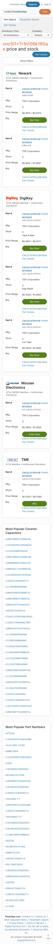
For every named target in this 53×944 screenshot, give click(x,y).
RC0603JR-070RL (15, 900)
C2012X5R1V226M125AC (19, 706)
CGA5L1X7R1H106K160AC (19, 616)
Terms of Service (35, 923)
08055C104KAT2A (15, 858)
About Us (41, 916)
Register (33, 4)
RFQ (34, 503)
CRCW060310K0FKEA (17, 769)
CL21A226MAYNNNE (17, 658)
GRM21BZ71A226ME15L (18, 712)
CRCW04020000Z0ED (17, 828)
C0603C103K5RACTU (17, 894)
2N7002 (10, 882)
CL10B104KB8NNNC (16, 640)
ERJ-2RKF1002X (14, 864)
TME (26, 462)
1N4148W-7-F (13, 799)
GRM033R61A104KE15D (18, 670)
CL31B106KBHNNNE (16, 586)
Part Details (41, 54)
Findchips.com (4, 4)
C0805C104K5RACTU (17, 793)
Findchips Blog (17, 4)
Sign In (47, 4)
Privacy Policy (16, 923)
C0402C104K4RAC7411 (18, 700)
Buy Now (34, 120)
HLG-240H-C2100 (15, 745)
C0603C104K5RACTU (17, 810)
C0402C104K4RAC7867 (18, 622)
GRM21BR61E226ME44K (18, 557)
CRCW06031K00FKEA (17, 870)
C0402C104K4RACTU (17, 580)
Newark (24, 76)
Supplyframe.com (26, 940)
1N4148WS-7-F (14, 816)
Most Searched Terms (15, 919)
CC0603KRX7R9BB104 (17, 652)
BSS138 (10, 840)
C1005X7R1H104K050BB (18, 739)
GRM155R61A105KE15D (18, 876)
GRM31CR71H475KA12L (18, 628)
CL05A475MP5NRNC (17, 646)
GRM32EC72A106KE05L (18, 569)
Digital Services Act (15, 926)
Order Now (34, 434)
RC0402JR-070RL (15, 775)
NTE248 (10, 733)
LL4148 (10, 906)
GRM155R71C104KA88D (18, 805)
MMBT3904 (12, 751)
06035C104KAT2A (15, 610)
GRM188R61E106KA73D (18, 563)
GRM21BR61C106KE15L (18, 598)
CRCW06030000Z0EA (17, 822)
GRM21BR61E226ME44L (18, 539)
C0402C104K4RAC (16, 694)
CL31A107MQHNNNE (17, 664)
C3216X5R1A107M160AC (18, 574)
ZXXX (9, 763)
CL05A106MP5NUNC (17, 551)
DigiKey (24, 201)
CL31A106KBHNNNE (16, 676)
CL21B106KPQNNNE (16, 634)
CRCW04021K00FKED (17, 787)
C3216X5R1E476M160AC (19, 545)
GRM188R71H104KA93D (18, 781)
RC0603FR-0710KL (16, 846)
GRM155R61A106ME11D (18, 592)
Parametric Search (39, 919)
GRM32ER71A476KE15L (18, 682)
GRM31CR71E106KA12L (18, 604)
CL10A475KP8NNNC (16, 688)
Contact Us (27, 916)
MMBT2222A (13, 852)
